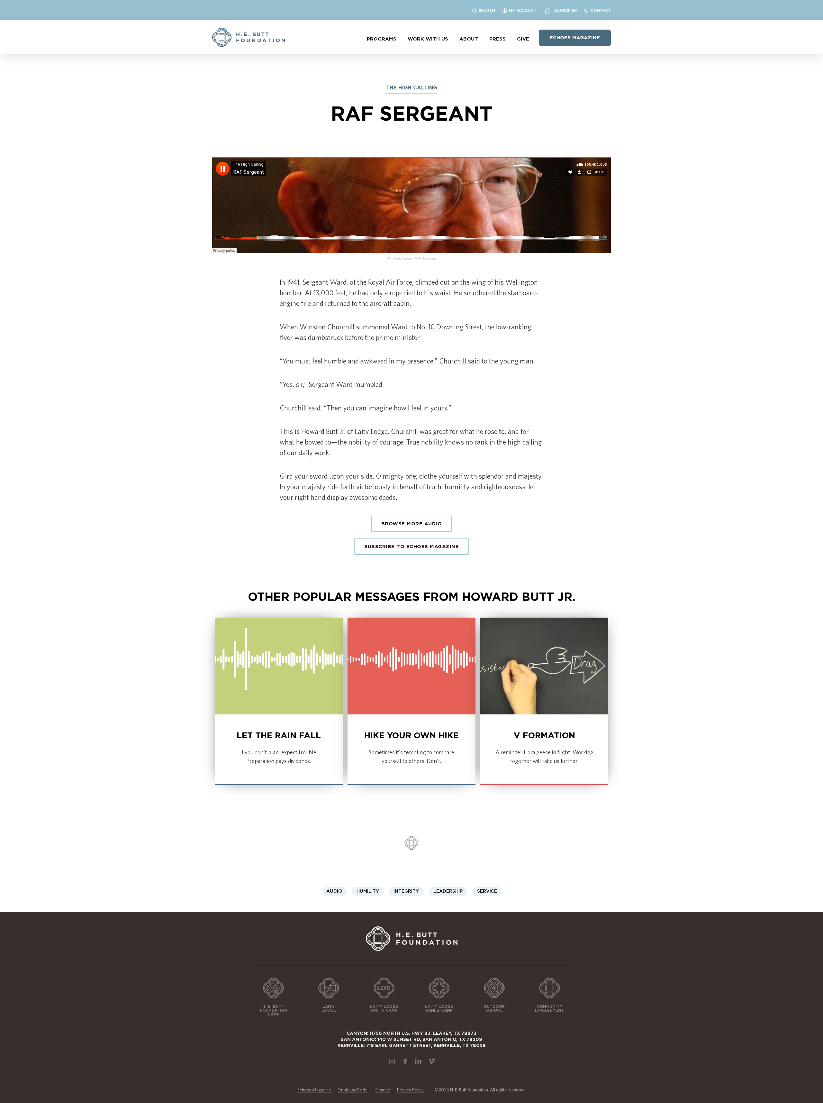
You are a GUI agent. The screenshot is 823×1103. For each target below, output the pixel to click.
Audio (334, 891)
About (468, 39)
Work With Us (428, 39)
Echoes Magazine (575, 37)
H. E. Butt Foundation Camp (273, 1010)
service (487, 891)
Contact (601, 11)
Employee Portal (353, 1089)
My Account (523, 11)
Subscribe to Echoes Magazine (411, 546)
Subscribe (563, 11)
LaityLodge (328, 1008)
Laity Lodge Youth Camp (384, 1008)
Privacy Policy (410, 1089)
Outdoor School (494, 1008)
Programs (381, 39)
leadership (448, 891)
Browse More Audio (411, 523)
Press (497, 39)
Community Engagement (549, 1008)
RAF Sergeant (425, 258)
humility (368, 891)
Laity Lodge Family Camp (439, 1008)
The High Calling (399, 258)
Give (523, 39)
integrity (406, 891)
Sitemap (382, 1089)
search (487, 11)
